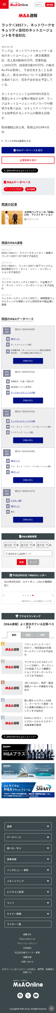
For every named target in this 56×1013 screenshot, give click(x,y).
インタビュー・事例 (17, 870)
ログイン (39, 4)
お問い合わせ (27, 961)
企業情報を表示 (28, 160)
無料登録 (50, 4)
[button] (23, 595)
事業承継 (11, 859)
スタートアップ (15, 881)
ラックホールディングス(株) (23, 393)
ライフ (10, 903)
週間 (28, 635)
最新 (14, 635)
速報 (9, 826)
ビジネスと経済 (15, 892)
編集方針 (27, 934)
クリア (33, 562)
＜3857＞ (19, 24)
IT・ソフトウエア (13, 189)
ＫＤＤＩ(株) (16, 501)
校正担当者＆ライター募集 (27, 952)
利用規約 (27, 947)
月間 (42, 635)
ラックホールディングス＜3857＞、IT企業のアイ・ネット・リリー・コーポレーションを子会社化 (27, 285)
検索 (21, 562)
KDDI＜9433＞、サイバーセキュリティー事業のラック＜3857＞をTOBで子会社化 (27, 254)
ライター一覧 (14, 924)
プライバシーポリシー (27, 943)
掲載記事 (27, 957)
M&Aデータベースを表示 (29, 150)
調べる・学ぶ (14, 848)
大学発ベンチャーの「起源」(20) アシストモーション (39, 213)
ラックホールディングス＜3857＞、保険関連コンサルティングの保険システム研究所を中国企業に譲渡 (28, 301)
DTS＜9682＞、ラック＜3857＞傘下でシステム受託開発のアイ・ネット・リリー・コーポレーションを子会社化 (27, 269)
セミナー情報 (14, 913)
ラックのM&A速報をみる (17, 141)
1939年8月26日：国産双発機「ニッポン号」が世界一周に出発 (28, 583)
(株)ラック (15, 339)
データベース (14, 837)
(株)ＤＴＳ (15, 461)
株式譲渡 (31, 189)
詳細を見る (28, 361)
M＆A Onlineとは (27, 938)
